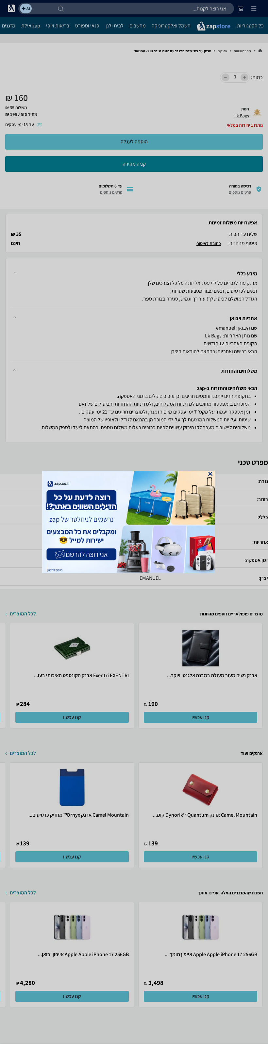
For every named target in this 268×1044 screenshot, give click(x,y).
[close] (210, 474)
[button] (210, 474)
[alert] (134, 522)
